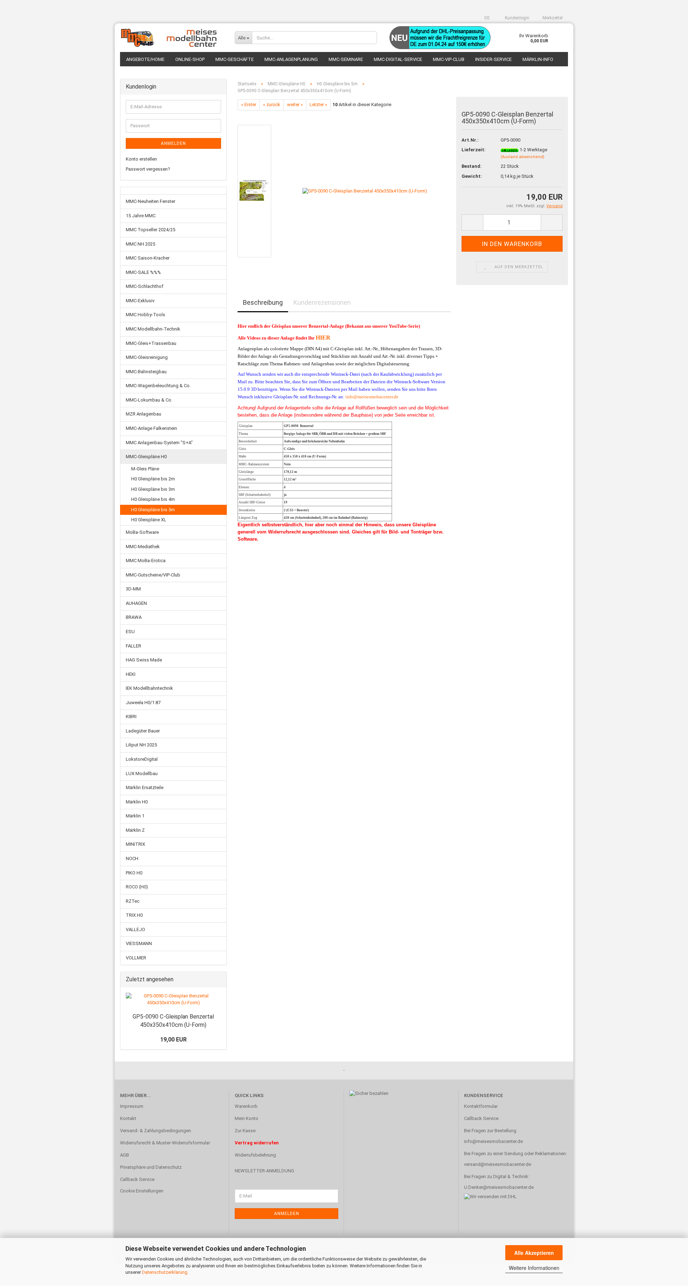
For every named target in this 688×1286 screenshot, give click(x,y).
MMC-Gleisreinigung (147, 357)
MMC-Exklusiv (140, 300)
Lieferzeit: (474, 149)
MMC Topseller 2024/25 (150, 229)
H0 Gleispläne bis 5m (153, 509)
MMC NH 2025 (140, 244)
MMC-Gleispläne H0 (146, 456)
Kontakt (128, 1118)
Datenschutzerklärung (164, 1272)
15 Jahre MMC (141, 215)
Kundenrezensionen (322, 302)
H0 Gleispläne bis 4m (153, 499)
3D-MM (133, 589)
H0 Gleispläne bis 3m (153, 489)
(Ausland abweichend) (522, 157)
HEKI (130, 674)
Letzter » (318, 104)
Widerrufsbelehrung (255, 1155)
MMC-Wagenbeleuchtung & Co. (158, 385)
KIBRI (131, 716)
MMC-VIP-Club (448, 59)
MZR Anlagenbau (143, 414)
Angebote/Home (145, 59)
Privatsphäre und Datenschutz (151, 1167)
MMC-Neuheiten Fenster (150, 201)
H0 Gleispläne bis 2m (153, 478)
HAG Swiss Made (144, 660)
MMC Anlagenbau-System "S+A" (159, 442)
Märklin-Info (537, 59)
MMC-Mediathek (143, 546)
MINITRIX (135, 844)
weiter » (295, 104)
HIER (323, 337)
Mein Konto (246, 1118)
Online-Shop (190, 59)
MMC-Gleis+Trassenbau (151, 343)
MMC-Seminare (346, 59)
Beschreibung (263, 302)
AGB (124, 1155)
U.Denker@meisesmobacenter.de (499, 1187)
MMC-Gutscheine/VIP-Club (153, 575)
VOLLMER (136, 957)
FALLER (133, 646)
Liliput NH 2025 (141, 745)
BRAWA (134, 617)
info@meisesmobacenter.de (371, 396)
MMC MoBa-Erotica (146, 560)
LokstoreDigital (142, 759)
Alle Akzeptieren (534, 1252)
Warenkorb (246, 1106)
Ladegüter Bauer (143, 731)
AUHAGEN (136, 603)
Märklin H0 (137, 802)
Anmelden (173, 143)
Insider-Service (493, 59)
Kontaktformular (481, 1106)
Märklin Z (135, 830)
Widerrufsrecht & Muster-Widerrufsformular (165, 1142)
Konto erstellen (141, 159)
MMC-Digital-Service (398, 59)
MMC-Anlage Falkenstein (151, 428)
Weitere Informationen (534, 1267)
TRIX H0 (134, 915)
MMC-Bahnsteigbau (146, 371)
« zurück (271, 104)
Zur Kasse (245, 1130)
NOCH (132, 858)
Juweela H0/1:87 (143, 702)
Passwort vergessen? (148, 169)
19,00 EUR (173, 1039)
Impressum (131, 1106)
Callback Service (137, 1179)
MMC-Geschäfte (234, 59)
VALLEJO (135, 929)
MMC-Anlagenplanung (291, 59)
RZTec (132, 901)
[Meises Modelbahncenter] (172, 37)
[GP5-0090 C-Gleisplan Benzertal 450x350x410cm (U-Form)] (364, 190)
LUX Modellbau (142, 773)
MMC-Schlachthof (144, 286)
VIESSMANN (139, 943)
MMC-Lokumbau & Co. (149, 400)
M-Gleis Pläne (145, 468)
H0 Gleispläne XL (148, 519)
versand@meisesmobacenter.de (497, 1164)
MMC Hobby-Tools (145, 314)
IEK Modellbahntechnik (149, 688)
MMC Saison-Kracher (147, 258)
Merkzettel (552, 17)
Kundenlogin (516, 17)
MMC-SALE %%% (143, 272)
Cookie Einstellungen (141, 1191)
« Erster (248, 104)
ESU (130, 631)
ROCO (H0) (137, 886)
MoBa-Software (142, 532)
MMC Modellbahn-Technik (153, 329)
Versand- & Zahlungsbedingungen (155, 1130)
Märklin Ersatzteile (144, 787)
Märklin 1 (135, 815)
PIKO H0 (134, 872)
